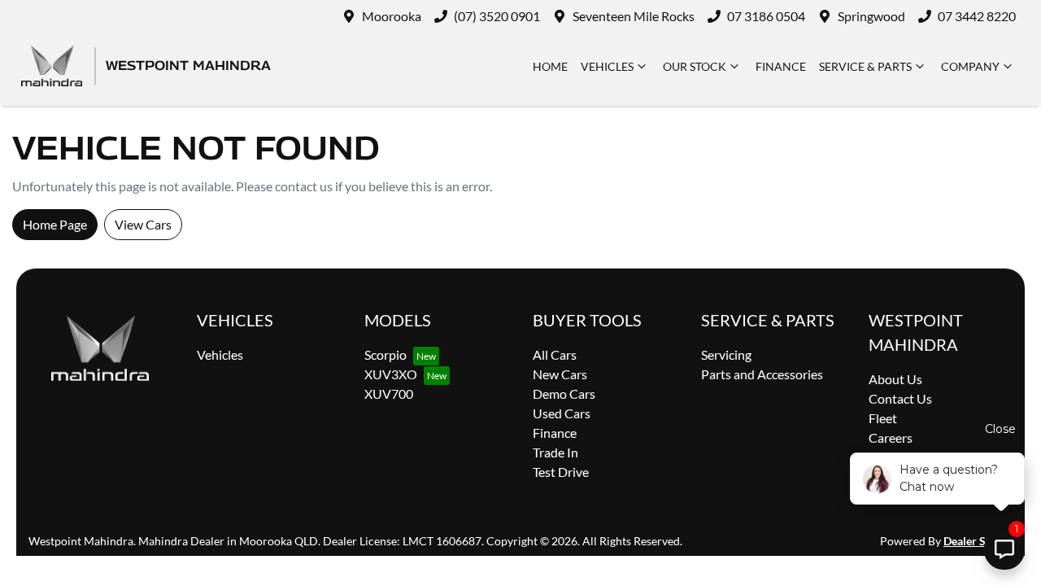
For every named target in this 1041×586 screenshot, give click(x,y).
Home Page (55, 224)
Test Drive (561, 471)
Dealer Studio (978, 541)
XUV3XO (390, 374)
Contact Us (900, 398)
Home (550, 66)
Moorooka (391, 16)
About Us (895, 379)
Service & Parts (865, 66)
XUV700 (388, 393)
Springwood (871, 16)
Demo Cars (564, 393)
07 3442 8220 (977, 16)
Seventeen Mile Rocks (634, 16)
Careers (891, 437)
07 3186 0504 (766, 16)
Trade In (555, 452)
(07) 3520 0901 (497, 16)
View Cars (143, 224)
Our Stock (694, 66)
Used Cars (561, 413)
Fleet (883, 418)
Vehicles (607, 66)
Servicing (726, 354)
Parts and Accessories (762, 374)
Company (970, 66)
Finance (781, 66)
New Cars (560, 374)
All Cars (555, 354)
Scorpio (385, 354)
